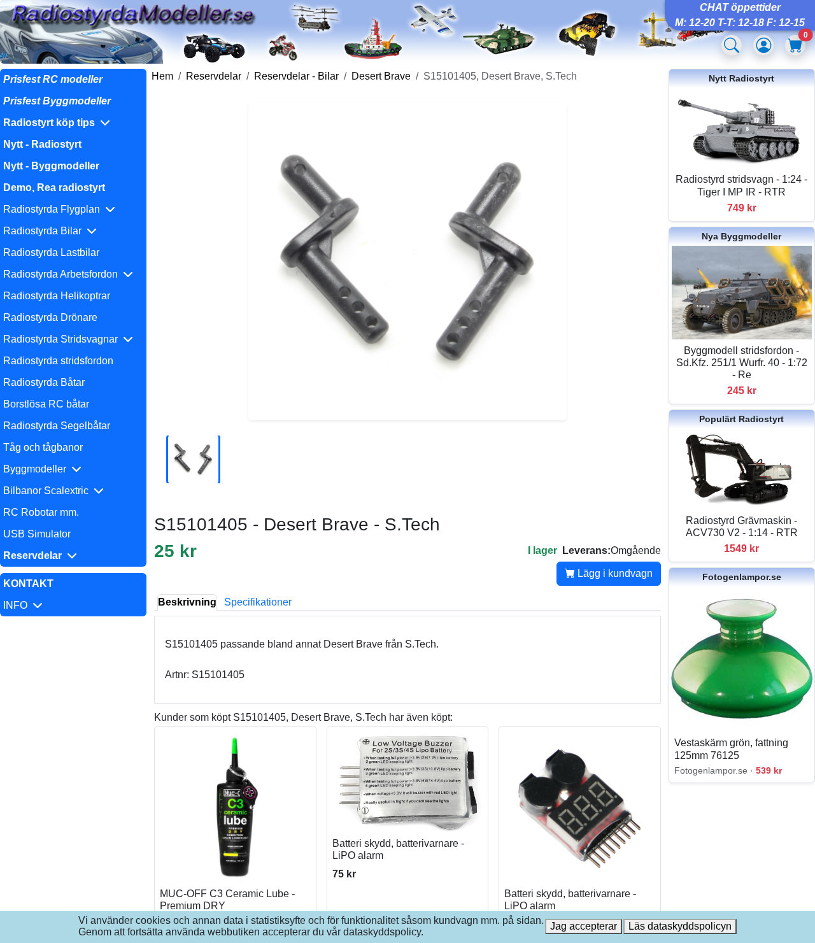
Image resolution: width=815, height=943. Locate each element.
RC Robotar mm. (41, 512)
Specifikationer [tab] (258, 602)
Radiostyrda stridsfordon (58, 360)
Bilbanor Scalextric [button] (48, 490)
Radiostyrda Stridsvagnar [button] (63, 339)
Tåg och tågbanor (43, 447)
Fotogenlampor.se (741, 577)
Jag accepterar (583, 926)
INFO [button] (17, 605)
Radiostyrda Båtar (44, 382)
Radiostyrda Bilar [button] (45, 230)
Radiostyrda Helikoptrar (56, 295)
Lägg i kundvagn (614, 573)
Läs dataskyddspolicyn (680, 926)
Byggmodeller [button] (37, 469)
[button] (73, 123)
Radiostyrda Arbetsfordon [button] (63, 274)
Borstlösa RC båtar (46, 404)
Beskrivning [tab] (187, 602)
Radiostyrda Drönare (50, 317)
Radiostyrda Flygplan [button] (54, 209)
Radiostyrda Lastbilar (51, 252)
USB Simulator (37, 533)
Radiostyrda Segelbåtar (56, 425)
